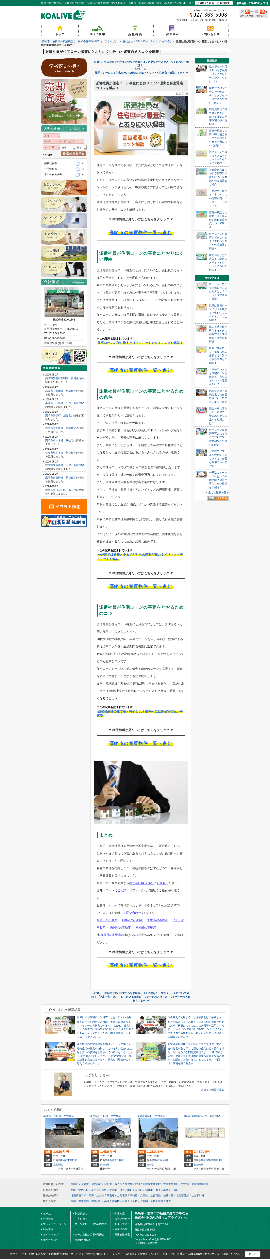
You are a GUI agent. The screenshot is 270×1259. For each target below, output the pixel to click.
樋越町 (149, 1189)
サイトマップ (51, 1234)
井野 (168, 1201)
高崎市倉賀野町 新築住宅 (60, 477)
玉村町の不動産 (145, 927)
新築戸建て (81, 1213)
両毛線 (110, 1195)
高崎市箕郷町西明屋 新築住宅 (63, 378)
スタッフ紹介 (122, 1224)
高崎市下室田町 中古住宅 (58, 1116)
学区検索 (119, 1213)
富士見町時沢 (99, 1189)
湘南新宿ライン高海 (82, 1195)
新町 (73, 1189)
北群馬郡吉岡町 (201, 1184)
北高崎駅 (58, 1164)
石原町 (175, 1189)
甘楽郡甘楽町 (171, 1184)
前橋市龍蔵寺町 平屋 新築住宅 (64, 465)
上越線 (100, 1195)
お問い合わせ (132, 912)
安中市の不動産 (157, 920)
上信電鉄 (155, 1195)
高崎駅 (150, 1164)
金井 (122, 1189)
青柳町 (113, 1189)
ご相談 (121, 890)
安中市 (185, 1184)
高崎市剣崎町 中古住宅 (151, 1116)
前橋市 (74, 1184)
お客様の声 (120, 1229)
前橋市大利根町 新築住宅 (60, 428)
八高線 (144, 1195)
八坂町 (120, 1160)
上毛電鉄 (122, 1195)
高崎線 (134, 1195)
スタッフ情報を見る (212, 1089)
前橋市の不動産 (132, 920)
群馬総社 (96, 1201)
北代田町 (83, 1189)
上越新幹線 (198, 1195)
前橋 (73, 1201)
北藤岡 (144, 1201)
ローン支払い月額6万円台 (89, 1234)
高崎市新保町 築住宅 (58, 415)
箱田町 (139, 1189)
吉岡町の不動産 (120, 927)
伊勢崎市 (112, 1160)
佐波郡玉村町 (132, 1184)
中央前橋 (83, 1201)
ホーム (47, 1213)
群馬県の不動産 (110, 934)
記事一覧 (141, 69)
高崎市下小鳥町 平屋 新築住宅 (64, 403)
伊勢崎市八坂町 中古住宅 (105, 1116)
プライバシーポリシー (56, 1224)
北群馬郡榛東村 (152, 1184)
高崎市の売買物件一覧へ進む (141, 232)
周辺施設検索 (122, 1234)
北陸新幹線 (182, 1195)
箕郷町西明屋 (215, 1160)
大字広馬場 (162, 1189)
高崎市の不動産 (107, 920)
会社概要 (48, 1218)
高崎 (106, 1201)
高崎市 (63, 1160)
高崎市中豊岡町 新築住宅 (60, 390)
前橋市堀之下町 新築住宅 (60, 452)
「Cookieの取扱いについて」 (201, 1254)
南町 (129, 1189)
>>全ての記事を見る (217, 492)
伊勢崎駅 (105, 1164)
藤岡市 (118, 1184)
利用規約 (48, 1229)
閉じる (252, 1253)
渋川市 (108, 1184)
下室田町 (72, 1160)
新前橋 (116, 1201)
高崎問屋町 (156, 1201)
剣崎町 (164, 1160)
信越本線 (168, 1195)
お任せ (161, 883)
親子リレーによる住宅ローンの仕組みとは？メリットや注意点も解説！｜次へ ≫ (141, 72)
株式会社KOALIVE (141, 883)
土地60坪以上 (82, 1239)
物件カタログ (51, 1239)
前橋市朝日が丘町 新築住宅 (62, 490)
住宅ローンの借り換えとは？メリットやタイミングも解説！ (140, 342)
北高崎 (134, 1201)
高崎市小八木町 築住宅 (59, 440)
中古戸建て (81, 1218)
